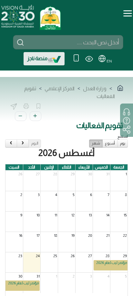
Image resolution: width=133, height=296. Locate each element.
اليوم (34, 143)
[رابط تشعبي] (50, 15)
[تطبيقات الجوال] (76, 58)
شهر (96, 143)
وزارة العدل (95, 88)
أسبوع (110, 143)
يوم (122, 143)
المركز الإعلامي (60, 88)
